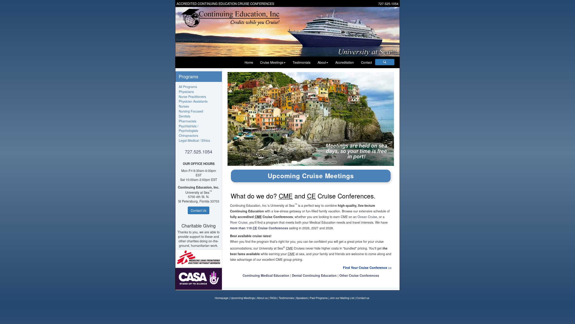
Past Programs (319, 298)
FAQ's (273, 298)
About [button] (322, 62)
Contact (366, 62)
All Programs (188, 86)
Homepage (221, 298)
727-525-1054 (388, 3)
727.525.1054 (198, 151)
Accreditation (344, 62)
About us (262, 298)
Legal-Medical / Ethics (194, 140)
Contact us (362, 298)
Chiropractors (188, 135)
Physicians (186, 91)
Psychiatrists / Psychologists (188, 128)
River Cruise (239, 222)
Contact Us (198, 210)
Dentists (184, 116)
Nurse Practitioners (192, 96)
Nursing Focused (191, 111)
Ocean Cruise (367, 216)
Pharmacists (187, 121)
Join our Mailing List (342, 298)
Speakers (302, 298)
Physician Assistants (193, 101)
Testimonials (301, 62)
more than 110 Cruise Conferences (259, 228)
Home (249, 62)
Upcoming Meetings (242, 298)
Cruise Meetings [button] (271, 62)
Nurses (184, 106)
